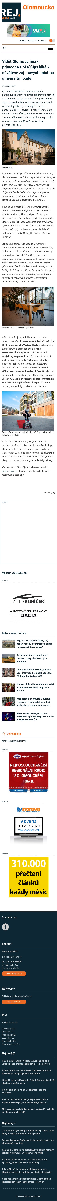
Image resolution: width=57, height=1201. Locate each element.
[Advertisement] (28, 533)
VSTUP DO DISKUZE (14, 572)
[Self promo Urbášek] (28, 877)
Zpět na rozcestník (9, 1022)
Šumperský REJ (8, 1029)
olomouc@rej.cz (15, 957)
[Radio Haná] (28, 772)
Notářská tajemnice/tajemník (14, 741)
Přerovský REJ (8, 1032)
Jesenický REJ (8, 1038)
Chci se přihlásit (13, 1002)
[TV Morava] (28, 825)
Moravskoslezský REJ (11, 1044)
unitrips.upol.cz (9, 470)
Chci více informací (14, 974)
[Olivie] (28, 30)
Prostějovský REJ (9, 1035)
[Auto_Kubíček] (28, 604)
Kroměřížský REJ (9, 1041)
